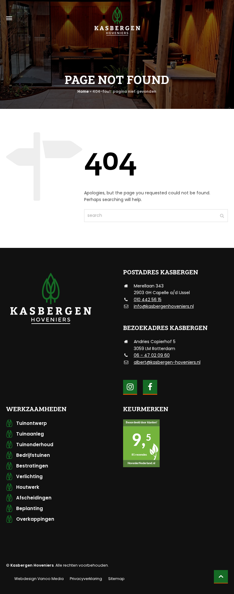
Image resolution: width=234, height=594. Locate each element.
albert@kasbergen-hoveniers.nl (167, 362)
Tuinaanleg (30, 434)
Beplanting (29, 508)
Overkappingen (35, 519)
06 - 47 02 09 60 (152, 355)
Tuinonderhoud (34, 444)
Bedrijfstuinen (33, 455)
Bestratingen (32, 466)
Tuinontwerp (31, 423)
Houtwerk (27, 487)
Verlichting (29, 476)
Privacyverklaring (86, 578)
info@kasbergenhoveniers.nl (164, 306)
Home (83, 91)
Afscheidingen (33, 498)
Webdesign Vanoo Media (39, 578)
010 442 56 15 (147, 300)
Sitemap (116, 578)
